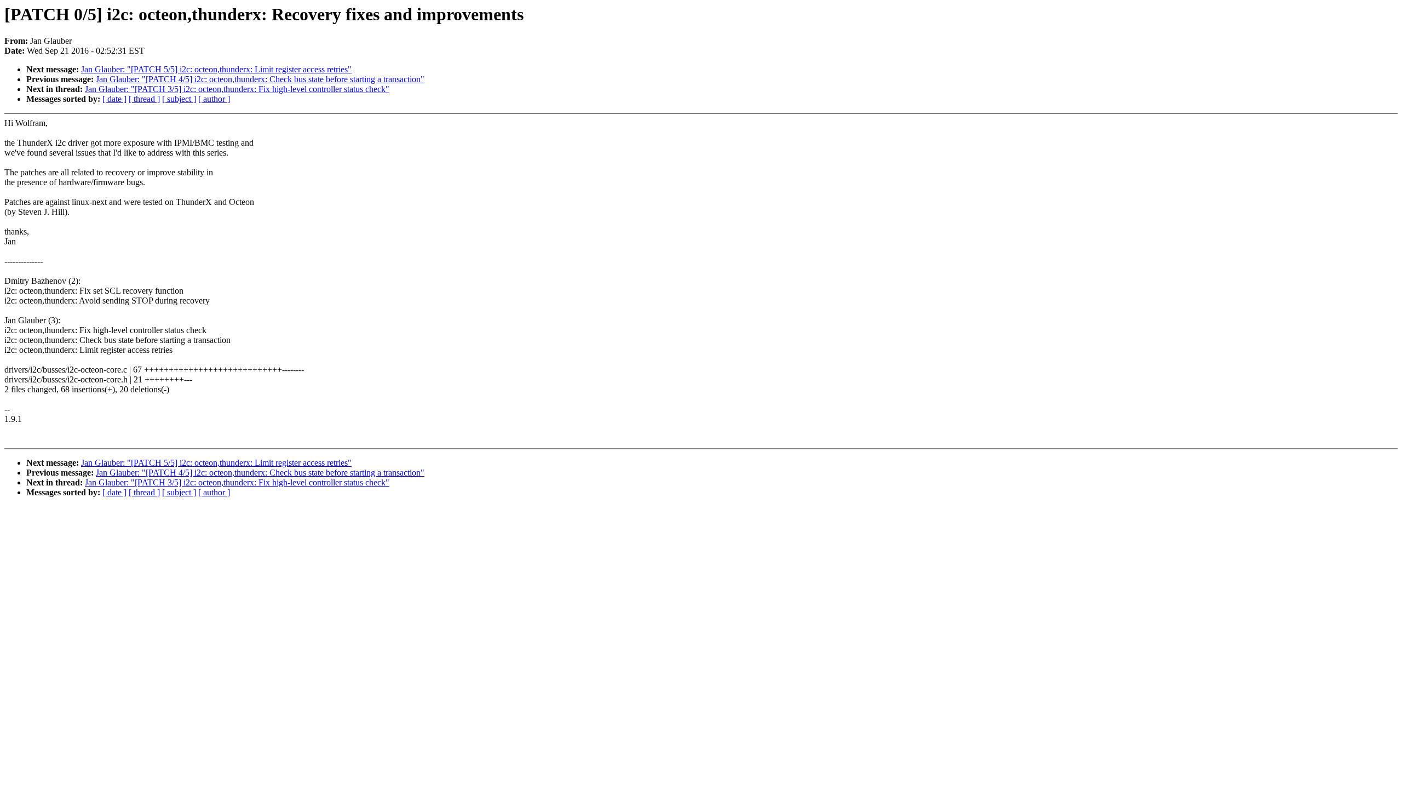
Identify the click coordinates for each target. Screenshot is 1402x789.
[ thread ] (144, 99)
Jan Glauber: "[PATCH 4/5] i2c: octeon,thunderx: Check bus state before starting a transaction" (260, 79)
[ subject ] (179, 99)
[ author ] (214, 99)
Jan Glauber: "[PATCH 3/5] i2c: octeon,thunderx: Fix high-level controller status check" (237, 89)
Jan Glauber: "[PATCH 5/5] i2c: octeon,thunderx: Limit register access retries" (216, 69)
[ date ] (114, 99)
